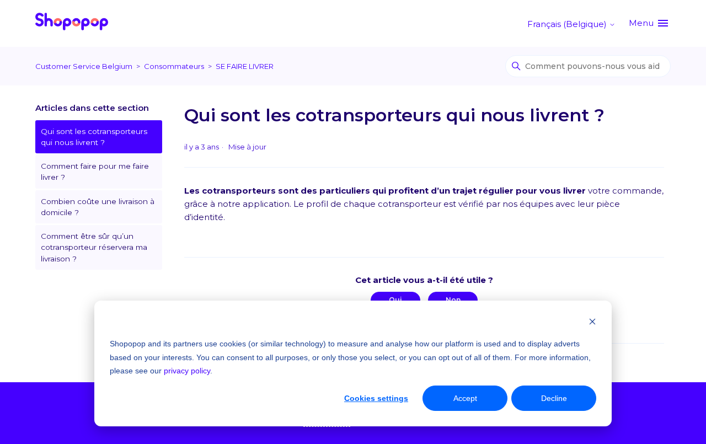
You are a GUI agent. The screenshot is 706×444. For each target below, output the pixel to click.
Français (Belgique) (568, 24)
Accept (465, 398)
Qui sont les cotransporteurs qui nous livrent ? (94, 137)
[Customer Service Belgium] (71, 23)
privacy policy (187, 370)
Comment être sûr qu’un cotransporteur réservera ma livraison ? (94, 247)
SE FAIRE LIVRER (245, 66)
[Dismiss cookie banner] (592, 323)
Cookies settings (376, 398)
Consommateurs (174, 66)
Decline (554, 398)
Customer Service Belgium (83, 66)
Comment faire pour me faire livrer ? (95, 171)
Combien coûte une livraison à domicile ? (97, 207)
